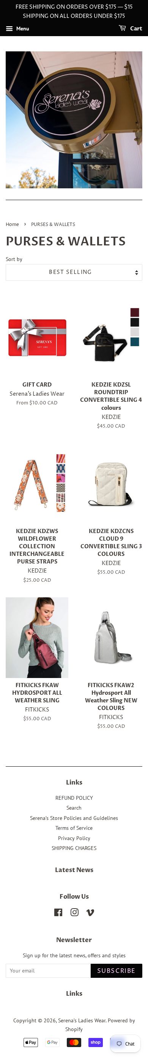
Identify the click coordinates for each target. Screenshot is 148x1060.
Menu (22, 28)
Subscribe (116, 971)
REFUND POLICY (74, 797)
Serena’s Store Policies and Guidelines (74, 818)
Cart (135, 28)
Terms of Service (74, 827)
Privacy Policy (74, 838)
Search (74, 807)
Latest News (74, 870)
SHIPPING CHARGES (74, 848)
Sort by (14, 259)
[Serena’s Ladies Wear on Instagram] (74, 913)
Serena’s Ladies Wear (81, 1020)
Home (12, 224)
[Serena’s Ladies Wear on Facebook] (58, 913)
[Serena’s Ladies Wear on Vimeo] (90, 913)
